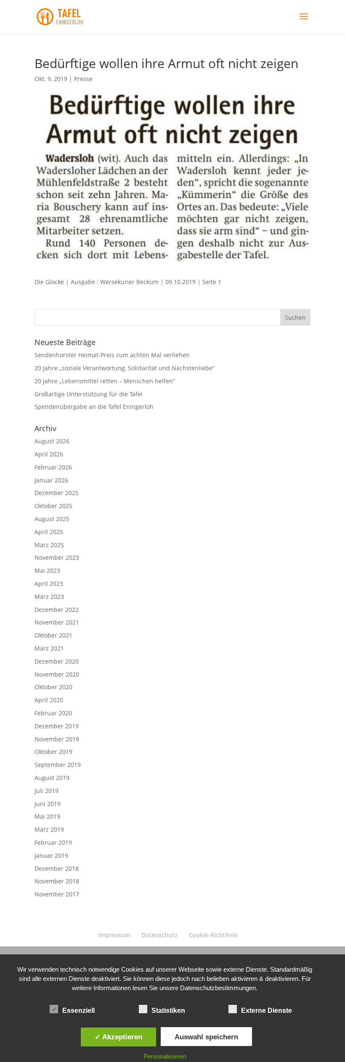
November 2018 (56, 881)
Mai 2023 (47, 570)
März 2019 (49, 829)
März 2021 (49, 648)
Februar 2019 (53, 842)
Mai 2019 (47, 816)
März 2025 (49, 545)
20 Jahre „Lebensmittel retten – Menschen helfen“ (104, 381)
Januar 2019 (51, 855)
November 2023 (56, 557)
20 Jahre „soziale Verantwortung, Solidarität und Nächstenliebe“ (124, 368)
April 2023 (48, 584)
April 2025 (48, 532)
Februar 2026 (53, 467)
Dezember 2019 (56, 726)
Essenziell (78, 1010)
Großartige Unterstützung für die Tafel (88, 394)
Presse (83, 79)
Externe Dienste (266, 1010)
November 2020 (56, 674)
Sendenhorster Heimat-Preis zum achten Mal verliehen (112, 355)
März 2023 (49, 597)
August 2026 (51, 441)
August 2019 (51, 778)
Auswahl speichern (206, 1037)
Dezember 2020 (56, 661)
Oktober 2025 (53, 506)
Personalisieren (164, 1056)
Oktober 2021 (53, 635)
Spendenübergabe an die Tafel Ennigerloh (94, 407)
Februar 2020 (53, 713)
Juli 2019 (46, 791)
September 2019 (57, 765)
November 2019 (56, 739)
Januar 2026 (51, 480)
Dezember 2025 (56, 493)
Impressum (114, 935)
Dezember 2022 (56, 610)
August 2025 (51, 519)
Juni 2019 (47, 804)
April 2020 (48, 700)
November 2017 (56, 894)
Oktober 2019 (53, 752)
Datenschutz (159, 935)
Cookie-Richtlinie (212, 935)
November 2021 (56, 622)
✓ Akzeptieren (118, 1037)
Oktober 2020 (53, 687)
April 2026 (48, 454)
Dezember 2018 (56, 868)
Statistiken (168, 1010)
